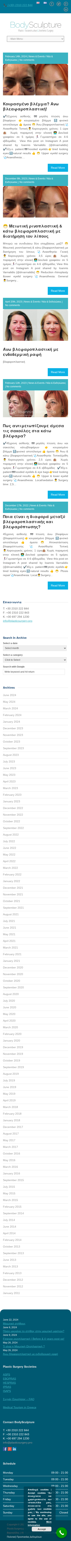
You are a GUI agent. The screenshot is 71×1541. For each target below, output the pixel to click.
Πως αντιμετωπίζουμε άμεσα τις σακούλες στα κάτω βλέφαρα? (33, 430)
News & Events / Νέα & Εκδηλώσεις (42, 301)
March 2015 (10, 1200)
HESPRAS (9, 1382)
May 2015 (9, 1193)
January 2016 (11, 1173)
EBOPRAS (9, 1378)
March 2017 (10, 1146)
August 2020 (11, 994)
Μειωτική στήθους (14, 1323)
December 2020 (13, 967)
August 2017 (11, 1133)
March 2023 (10, 788)
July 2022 (9, 841)
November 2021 (13, 894)
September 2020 (13, 987)
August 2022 (11, 834)
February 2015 (12, 1206)
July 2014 (9, 1220)
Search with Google (14, 667)
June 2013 (9, 1259)
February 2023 (12, 794)
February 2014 (12, 1239)
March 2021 (10, 947)
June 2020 (9, 1007)
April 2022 (9, 861)
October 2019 (11, 1060)
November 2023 (13, 734)
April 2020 (9, 1020)
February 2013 (12, 1273)
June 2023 (9, 768)
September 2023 (13, 748)
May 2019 (9, 1093)
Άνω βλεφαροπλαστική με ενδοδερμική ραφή (30, 351)
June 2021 (9, 927)
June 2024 (9, 695)
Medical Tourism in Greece (19, 1407)
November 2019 (13, 1053)
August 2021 (11, 914)
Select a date (10, 643)
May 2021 (9, 934)
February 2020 (12, 1033)
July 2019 (9, 1080)
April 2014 (9, 1233)
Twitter (59, 2)
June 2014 (9, 1226)
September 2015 (13, 1180)
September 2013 (13, 1253)
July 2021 (9, 921)
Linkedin (66, 8)
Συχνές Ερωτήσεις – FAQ (18, 1399)
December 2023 (13, 728)
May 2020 (9, 1014)
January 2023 (11, 801)
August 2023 (11, 754)
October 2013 (11, 1246)
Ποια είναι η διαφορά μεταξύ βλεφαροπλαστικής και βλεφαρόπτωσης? (34, 521)
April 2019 (9, 1100)
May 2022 (9, 854)
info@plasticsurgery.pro (17, 620)
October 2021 (11, 901)
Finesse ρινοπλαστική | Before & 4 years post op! (33, 1338)
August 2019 (11, 1073)
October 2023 (11, 741)
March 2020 (10, 1027)
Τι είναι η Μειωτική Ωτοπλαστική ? (24, 1346)
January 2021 (11, 960)
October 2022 (11, 821)
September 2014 (13, 1213)
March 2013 (10, 1266)
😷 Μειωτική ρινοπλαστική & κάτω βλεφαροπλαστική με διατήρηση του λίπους (32, 231)
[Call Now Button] (61, 1532)
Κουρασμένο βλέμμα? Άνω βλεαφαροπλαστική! (31, 106)
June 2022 (9, 847)
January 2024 (11, 721)
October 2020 (11, 980)
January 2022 (11, 881)
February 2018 (12, 1113)
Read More (58, 167)
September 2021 (13, 907)
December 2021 (13, 887)
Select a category (13, 655)
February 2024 (12, 715)
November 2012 (13, 1286)
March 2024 (10, 708)
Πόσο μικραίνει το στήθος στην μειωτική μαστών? (33, 1331)
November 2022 (13, 814)
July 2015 (9, 1186)
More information (39, 1523)
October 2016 (11, 1153)
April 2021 (9, 940)
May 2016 (9, 1160)
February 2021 (12, 954)
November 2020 (13, 974)
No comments (27, 60)
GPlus (66, 2)
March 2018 (10, 1107)
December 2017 (13, 1126)
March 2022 (10, 867)
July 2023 (9, 761)
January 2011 (11, 1293)
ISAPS (7, 1390)
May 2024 (9, 701)
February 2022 (12, 874)
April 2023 (9, 781)
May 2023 (9, 774)
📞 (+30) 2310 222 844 (18, 5)
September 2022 (13, 828)
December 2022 (13, 808)
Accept (42, 1529)
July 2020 (9, 1000)
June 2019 (9, 1087)
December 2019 (13, 1047)
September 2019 (13, 1067)
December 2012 (13, 1279)
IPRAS (7, 1386)
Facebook (52, 2)
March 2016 (10, 1166)
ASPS (6, 1374)
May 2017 (9, 1140)
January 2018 (11, 1120)
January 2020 (11, 1040)
